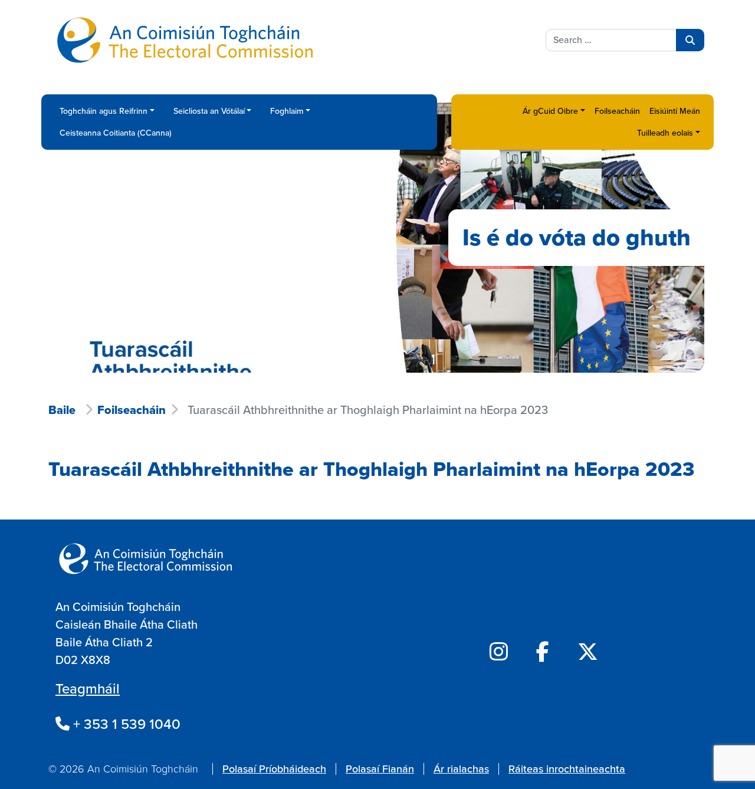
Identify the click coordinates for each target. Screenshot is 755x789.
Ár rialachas (461, 769)
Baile (62, 410)
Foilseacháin (131, 410)
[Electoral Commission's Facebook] (542, 652)
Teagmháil (87, 688)
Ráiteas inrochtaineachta (566, 769)
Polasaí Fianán (380, 769)
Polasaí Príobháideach (274, 769)
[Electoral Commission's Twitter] (587, 652)
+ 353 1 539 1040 (125, 724)
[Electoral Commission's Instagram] (499, 652)
